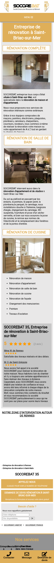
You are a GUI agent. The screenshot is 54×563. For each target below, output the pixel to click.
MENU (27, 17)
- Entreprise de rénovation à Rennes (16, 465)
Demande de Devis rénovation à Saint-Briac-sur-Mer (27, 494)
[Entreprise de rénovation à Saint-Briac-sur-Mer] (27, 7)
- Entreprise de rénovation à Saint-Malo (18, 468)
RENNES (29, 415)
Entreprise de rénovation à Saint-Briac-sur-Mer (27, 32)
